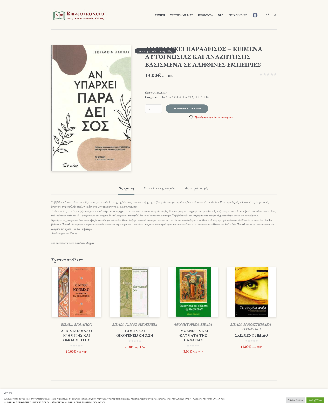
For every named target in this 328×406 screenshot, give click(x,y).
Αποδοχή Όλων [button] (315, 400)
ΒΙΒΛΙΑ (163, 97)
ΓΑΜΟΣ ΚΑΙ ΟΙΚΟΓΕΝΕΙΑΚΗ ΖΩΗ (134, 333)
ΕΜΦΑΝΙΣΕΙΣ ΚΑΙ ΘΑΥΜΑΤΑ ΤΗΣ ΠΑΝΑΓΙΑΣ (193, 335)
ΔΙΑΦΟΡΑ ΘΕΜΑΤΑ (181, 97)
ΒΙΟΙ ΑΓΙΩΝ (83, 324)
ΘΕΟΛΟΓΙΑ (202, 97)
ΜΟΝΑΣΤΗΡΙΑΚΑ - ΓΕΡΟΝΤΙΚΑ (257, 326)
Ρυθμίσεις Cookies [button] (295, 400)
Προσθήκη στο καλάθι (187, 108)
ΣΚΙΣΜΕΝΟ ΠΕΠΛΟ (251, 335)
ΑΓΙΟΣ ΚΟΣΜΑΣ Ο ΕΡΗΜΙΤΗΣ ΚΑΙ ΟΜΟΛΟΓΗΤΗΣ (76, 335)
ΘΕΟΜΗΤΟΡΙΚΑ (186, 324)
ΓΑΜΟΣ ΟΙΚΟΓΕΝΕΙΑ (141, 324)
